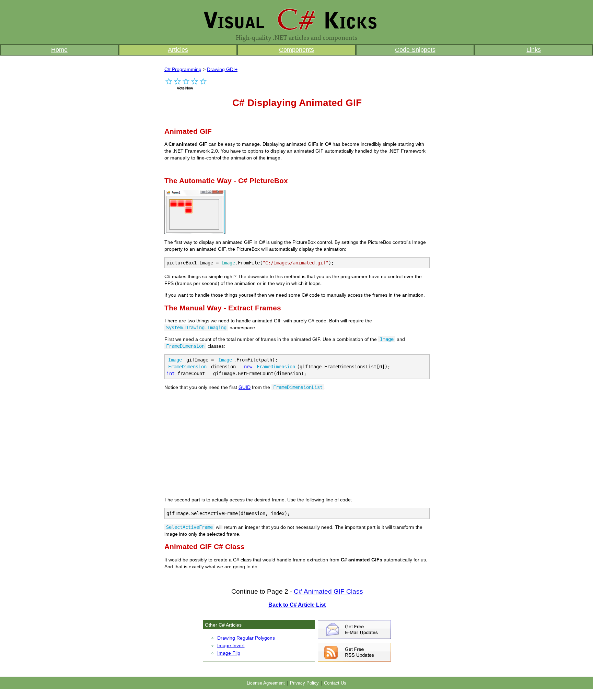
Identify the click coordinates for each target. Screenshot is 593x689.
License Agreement (266, 683)
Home (59, 49)
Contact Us (335, 683)
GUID (245, 387)
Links (533, 49)
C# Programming (182, 69)
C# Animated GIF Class (328, 591)
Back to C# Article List (297, 605)
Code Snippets (415, 49)
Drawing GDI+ (222, 69)
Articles (178, 49)
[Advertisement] (244, 168)
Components (296, 49)
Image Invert (231, 645)
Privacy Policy (304, 683)
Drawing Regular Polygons (246, 638)
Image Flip (228, 653)
